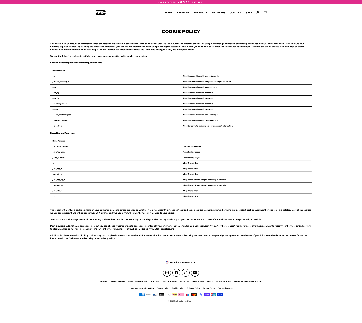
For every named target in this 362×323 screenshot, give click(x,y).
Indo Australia (198, 281)
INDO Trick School (223, 281)
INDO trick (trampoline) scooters (248, 281)
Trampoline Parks (117, 281)
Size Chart (155, 281)
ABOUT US (183, 12)
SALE (249, 12)
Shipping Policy (193, 288)
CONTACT (235, 12)
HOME (169, 12)
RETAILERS (219, 12)
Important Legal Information (142, 288)
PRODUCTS (201, 12)
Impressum (184, 281)
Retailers (103, 281)
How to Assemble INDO (138, 281)
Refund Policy (209, 288)
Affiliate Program (169, 281)
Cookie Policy (178, 288)
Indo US (210, 281)
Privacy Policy (108, 238)
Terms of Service (225, 288)
